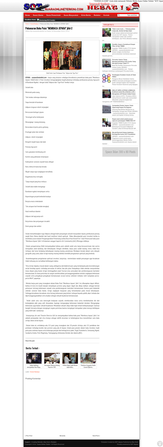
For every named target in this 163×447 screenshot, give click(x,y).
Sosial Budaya (34, 24)
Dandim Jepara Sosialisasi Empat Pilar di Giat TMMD (123, 45)
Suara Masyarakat (71, 15)
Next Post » (96, 436)
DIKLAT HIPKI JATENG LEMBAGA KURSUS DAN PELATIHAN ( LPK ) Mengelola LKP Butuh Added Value (124, 92)
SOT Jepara (119, 442)
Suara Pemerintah (53, 15)
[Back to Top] (160, 444)
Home (27, 15)
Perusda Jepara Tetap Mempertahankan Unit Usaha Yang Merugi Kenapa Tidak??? (124, 61)
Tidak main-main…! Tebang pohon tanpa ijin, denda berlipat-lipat (123, 30)
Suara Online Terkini (43, 444)
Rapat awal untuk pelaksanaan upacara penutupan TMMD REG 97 (123, 120)
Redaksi (97, 15)
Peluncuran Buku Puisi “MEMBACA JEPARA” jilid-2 (48, 28)
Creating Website (37, 442)
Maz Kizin (47, 442)
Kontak (106, 15)
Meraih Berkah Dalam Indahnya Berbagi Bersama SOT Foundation (123, 133)
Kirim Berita (86, 15)
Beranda (62, 436)
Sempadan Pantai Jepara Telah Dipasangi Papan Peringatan (122, 106)
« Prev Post (28, 436)
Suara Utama (38, 15)
